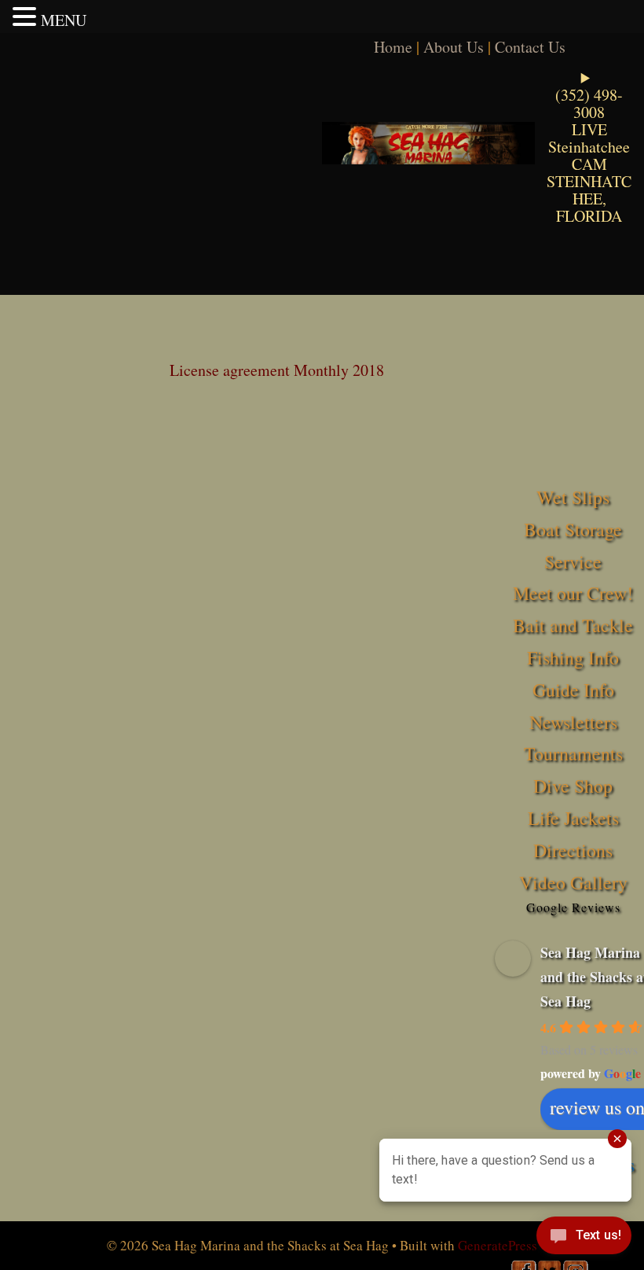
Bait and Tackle (573, 625)
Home (393, 46)
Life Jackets (573, 817)
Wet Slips (572, 497)
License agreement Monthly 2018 (277, 370)
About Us (453, 46)
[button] (27, 17)
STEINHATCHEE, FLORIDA (589, 198)
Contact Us (530, 46)
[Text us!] (584, 1238)
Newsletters (573, 721)
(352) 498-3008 (589, 103)
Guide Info (573, 689)
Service (573, 561)
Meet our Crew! (573, 593)
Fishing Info (573, 657)
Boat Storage (573, 529)
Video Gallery (573, 882)
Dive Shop (573, 785)
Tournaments (573, 753)
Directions (573, 850)
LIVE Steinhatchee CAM (589, 147)
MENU (63, 20)
